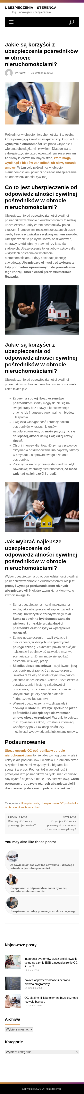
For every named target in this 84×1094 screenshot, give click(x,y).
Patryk (22, 72)
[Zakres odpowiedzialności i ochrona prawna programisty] (13, 983)
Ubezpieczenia (30, 803)
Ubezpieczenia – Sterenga (30, 8)
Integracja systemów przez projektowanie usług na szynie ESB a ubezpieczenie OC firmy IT (51, 962)
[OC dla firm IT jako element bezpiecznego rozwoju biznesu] (13, 1001)
